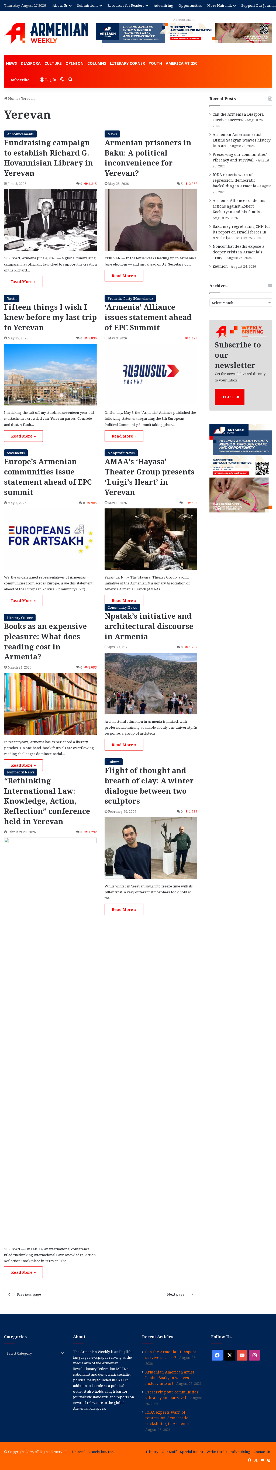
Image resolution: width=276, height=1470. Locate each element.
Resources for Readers (126, 5)
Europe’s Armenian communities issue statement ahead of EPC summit (48, 476)
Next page (175, 1294)
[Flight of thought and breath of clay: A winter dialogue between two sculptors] (151, 848)
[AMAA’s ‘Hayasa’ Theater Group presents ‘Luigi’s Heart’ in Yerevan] (151, 539)
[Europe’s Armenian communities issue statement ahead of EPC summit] (50, 539)
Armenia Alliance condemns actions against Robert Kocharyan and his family (239, 206)
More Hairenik (219, 5)
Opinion (74, 63)
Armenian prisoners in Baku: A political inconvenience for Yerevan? (148, 157)
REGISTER (229, 396)
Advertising (163, 5)
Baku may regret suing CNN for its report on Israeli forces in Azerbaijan (241, 232)
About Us (60, 5)
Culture (53, 63)
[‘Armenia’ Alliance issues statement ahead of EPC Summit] (151, 375)
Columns (96, 63)
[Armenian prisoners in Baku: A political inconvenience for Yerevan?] (151, 220)
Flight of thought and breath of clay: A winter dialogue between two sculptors (149, 785)
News (11, 63)
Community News (122, 607)
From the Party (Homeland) (130, 298)
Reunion (220, 266)
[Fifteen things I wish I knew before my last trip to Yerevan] (50, 375)
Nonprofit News (121, 452)
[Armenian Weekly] (46, 33)
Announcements (20, 134)
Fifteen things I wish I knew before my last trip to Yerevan (50, 317)
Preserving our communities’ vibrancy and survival (240, 157)
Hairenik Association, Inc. (93, 1451)
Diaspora (31, 63)
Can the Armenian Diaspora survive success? (238, 117)
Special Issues (191, 1451)
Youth (155, 63)
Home (12, 98)
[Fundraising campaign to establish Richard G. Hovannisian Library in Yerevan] (50, 220)
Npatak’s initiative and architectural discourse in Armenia (149, 626)
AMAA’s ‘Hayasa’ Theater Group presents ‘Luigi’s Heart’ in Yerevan (149, 476)
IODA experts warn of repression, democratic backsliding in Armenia (234, 180)
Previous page (29, 1294)
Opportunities (190, 5)
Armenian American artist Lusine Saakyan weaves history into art (242, 140)
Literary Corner (127, 63)
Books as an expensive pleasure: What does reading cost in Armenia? (45, 641)
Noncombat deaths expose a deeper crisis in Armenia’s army (238, 252)
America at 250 (181, 63)
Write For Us (216, 1451)
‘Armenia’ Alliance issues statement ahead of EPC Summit (148, 317)
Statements (16, 452)
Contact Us (262, 1451)
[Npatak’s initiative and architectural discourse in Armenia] (151, 684)
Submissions (87, 5)
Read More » (23, 281)
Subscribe (20, 79)
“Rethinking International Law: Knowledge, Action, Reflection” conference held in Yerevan (47, 801)
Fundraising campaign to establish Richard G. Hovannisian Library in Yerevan (48, 157)
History (152, 1451)
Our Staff (169, 1451)
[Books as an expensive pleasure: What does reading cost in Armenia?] (50, 704)
